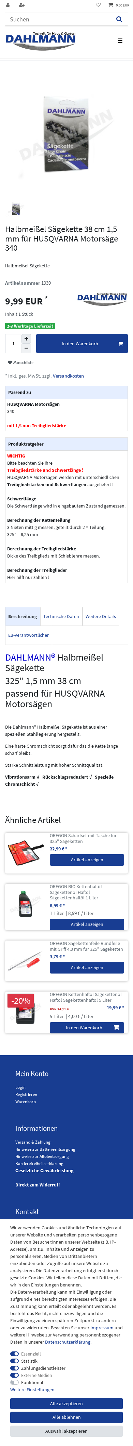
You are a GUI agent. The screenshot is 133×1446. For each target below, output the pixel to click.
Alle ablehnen (67, 1417)
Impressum (102, 1328)
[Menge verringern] (26, 348)
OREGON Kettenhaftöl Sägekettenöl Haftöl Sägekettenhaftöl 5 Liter (86, 997)
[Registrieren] (22, 5)
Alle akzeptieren (66, 1403)
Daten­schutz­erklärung (67, 1342)
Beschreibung (22, 616)
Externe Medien (36, 1375)
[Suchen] (119, 19)
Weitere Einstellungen (32, 1389)
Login (20, 1087)
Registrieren (26, 1094)
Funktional (32, 1382)
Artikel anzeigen (87, 860)
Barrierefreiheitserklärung (39, 1163)
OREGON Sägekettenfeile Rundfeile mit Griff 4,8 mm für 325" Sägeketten (86, 946)
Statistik (29, 1361)
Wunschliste (22, 362)
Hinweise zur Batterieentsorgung (45, 1149)
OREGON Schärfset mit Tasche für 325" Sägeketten (83, 838)
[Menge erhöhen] (26, 339)
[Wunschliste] (98, 5)
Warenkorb (25, 1101)
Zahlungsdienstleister (43, 1368)
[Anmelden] (8, 5)
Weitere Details (101, 616)
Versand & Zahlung (32, 1142)
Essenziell (31, 1354)
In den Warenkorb (80, 343)
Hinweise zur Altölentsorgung (42, 1156)
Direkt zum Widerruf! (37, 1185)
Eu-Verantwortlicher (28, 635)
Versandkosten (68, 375)
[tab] (22, 616)
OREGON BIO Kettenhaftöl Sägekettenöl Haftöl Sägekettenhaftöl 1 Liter (76, 892)
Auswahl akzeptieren (66, 1431)
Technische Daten (61, 616)
